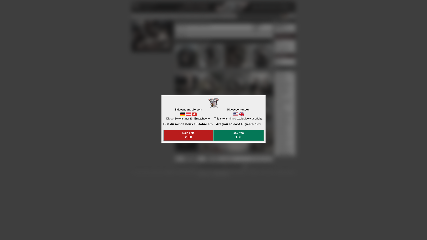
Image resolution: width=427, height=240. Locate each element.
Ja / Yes (239, 135)
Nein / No (188, 135)
